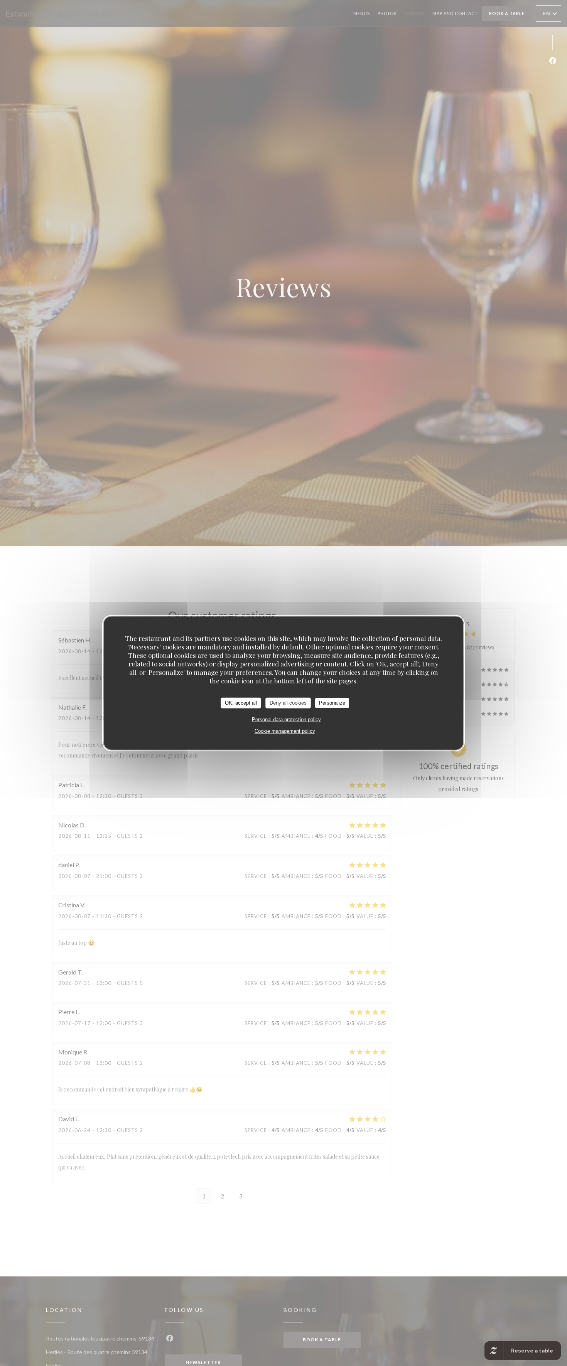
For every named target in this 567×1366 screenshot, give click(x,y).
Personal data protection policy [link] (286, 719)
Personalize (332, 703)
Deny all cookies (288, 703)
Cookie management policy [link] (285, 731)
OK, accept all (241, 703)
